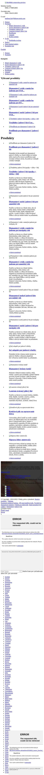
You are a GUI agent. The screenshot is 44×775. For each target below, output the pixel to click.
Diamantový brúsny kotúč (20, 369)
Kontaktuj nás (9, 46)
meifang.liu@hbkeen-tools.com (15, 18)
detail (19, 164)
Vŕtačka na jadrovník (21, 505)
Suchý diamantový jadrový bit (18, 27)
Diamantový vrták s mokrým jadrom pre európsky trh (21, 229)
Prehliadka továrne (15, 40)
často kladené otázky (11, 44)
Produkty (8, 24)
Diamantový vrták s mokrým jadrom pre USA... (21, 89)
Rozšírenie (12, 33)
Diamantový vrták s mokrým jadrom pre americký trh (21, 263)
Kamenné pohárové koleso (9, 503)
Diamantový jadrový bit (14, 507)
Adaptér (11, 35)
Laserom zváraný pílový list (18, 31)
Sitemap (10, 501)
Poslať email (5, 510)
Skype (3, 512)
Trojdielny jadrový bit (16, 29)
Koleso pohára (13, 37)
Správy (7, 42)
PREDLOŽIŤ (5, 472)
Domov (7, 22)
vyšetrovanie (13, 164)
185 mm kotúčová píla (26, 503)
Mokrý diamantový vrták (17, 26)
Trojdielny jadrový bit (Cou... (21, 123)
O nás (7, 38)
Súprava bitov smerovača (19, 440)
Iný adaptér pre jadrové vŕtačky (22, 350)
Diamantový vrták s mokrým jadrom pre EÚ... (21, 101)
